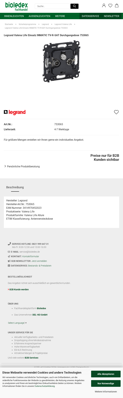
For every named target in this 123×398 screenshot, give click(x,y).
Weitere (60, 16)
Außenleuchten (39, 16)
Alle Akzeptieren (105, 374)
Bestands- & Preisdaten (39, 265)
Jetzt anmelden (39, 261)
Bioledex (41, 308)
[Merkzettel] (110, 5)
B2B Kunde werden (19, 289)
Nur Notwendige (106, 383)
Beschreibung (15, 187)
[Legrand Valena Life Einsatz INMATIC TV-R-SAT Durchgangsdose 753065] (61, 60)
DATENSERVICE (90, 16)
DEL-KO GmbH (40, 314)
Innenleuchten (14, 16)
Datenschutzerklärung (45, 386)
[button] (104, 5)
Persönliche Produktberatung (23, 166)
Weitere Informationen (106, 391)
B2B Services (31, 357)
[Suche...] (74, 6)
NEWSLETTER (111, 16)
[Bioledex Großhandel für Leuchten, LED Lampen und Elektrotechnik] (17, 6)
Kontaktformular (30, 256)
